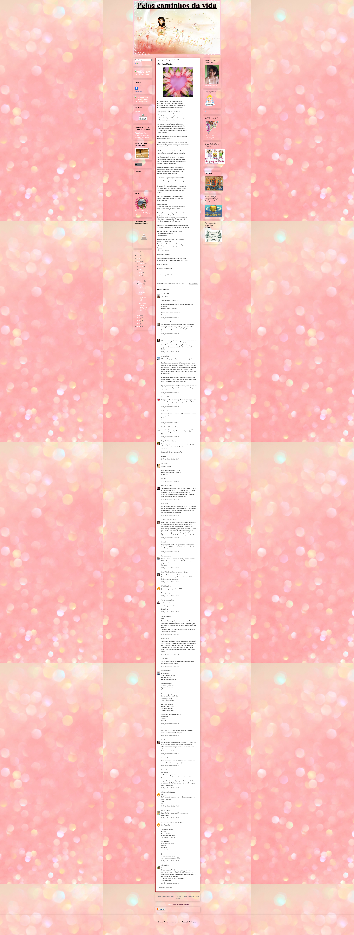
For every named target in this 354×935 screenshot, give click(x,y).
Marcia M (164, 810)
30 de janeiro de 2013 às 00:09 (170, 538)
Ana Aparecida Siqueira (140, 85)
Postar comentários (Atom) (181, 904)
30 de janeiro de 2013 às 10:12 (170, 612)
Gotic (162, 658)
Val (162, 740)
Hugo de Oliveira (166, 441)
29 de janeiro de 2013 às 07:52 (170, 481)
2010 (138, 321)
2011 (138, 318)
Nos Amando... (165, 600)
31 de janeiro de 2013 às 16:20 (170, 861)
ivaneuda (164, 758)
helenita (163, 728)
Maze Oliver (164, 485)
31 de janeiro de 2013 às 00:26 (170, 806)
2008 (138, 327)
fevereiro (141, 281)
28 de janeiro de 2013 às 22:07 (170, 437)
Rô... (162, 463)
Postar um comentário (165, 887)
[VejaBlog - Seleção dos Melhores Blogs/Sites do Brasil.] (143, 72)
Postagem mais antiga (191, 896)
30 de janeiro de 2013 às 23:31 (170, 765)
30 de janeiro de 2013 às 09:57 (170, 596)
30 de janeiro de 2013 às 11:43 (170, 654)
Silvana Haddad (166, 792)
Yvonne (163, 638)
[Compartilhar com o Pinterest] (197, 284)
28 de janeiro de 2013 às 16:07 (170, 334)
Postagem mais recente (165, 896)
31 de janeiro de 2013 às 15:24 (170, 818)
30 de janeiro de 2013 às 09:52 (170, 582)
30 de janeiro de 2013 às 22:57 (170, 735)
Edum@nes (164, 670)
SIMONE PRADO (166, 520)
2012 (138, 315)
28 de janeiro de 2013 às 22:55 (170, 459)
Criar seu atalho (138, 91)
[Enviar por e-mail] (190, 284)
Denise (163, 770)
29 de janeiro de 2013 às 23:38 (170, 515)
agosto (141, 266)
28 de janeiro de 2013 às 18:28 (170, 407)
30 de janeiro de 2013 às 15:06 (170, 724)
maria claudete (165, 338)
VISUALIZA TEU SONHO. (142, 299)
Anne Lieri (164, 397)
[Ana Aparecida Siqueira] (136, 89)
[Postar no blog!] (191, 284)
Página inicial (178, 897)
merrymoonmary (176, 922)
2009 (138, 324)
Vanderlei (164, 556)
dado (162, 542)
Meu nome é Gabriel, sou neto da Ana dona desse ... (142, 307)
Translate (141, 64)
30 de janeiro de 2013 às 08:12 (170, 568)
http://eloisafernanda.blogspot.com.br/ (172, 572)
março (141, 278)
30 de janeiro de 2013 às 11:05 (170, 634)
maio (140, 272)
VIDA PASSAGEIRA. (142, 288)
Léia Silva (164, 586)
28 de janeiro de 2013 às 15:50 (170, 318)
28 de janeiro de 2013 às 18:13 (170, 393)
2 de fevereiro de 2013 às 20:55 (170, 883)
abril (140, 275)
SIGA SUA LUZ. (141, 293)
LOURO (163, 293)
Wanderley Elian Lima (168, 427)
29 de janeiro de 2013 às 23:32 (170, 499)
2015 (138, 255)
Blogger (193, 922)
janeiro (141, 284)
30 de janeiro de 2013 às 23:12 (170, 754)
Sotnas (163, 356)
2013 (138, 261)
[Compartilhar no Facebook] (195, 284)
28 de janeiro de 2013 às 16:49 (170, 352)
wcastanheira (165, 322)
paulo (162, 504)
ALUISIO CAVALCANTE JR (170, 822)
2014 (138, 258)
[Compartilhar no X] (193, 284)
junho (141, 269)
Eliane (163, 865)
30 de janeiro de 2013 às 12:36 (170, 666)
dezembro (142, 263)
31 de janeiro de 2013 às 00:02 (170, 788)
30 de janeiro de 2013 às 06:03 (170, 552)
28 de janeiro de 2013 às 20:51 (170, 423)
